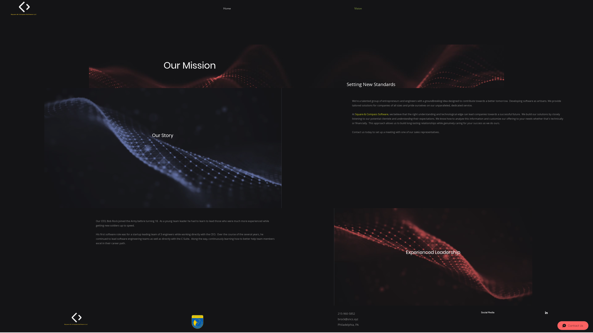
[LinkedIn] (546, 312)
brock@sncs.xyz (348, 319)
